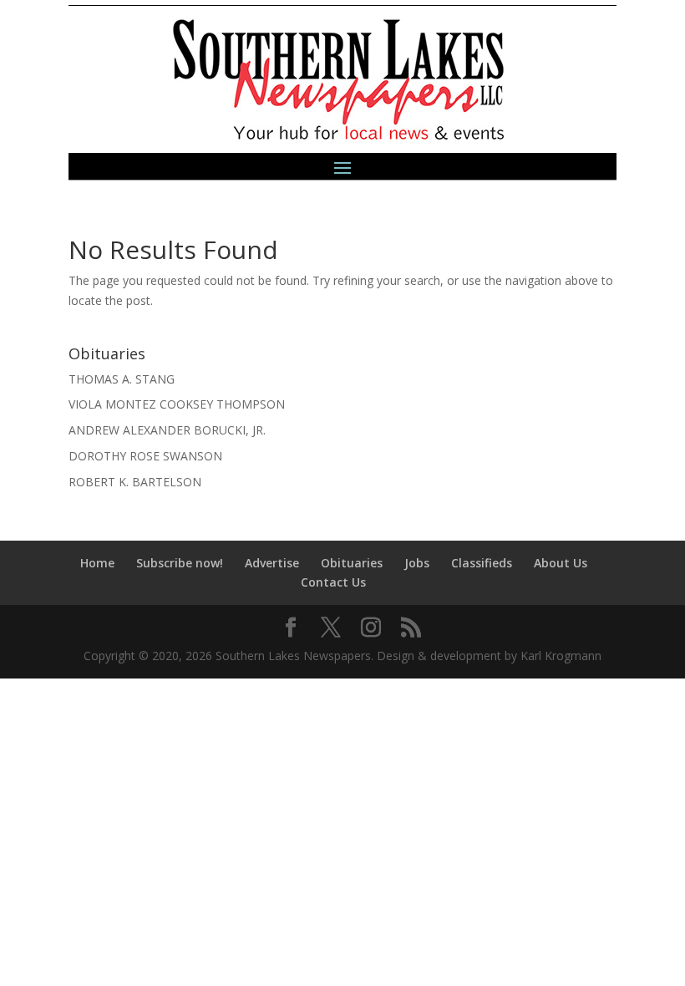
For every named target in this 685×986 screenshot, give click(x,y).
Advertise (272, 563)
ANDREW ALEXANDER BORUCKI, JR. (167, 430)
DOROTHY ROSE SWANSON (145, 456)
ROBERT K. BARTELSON (134, 482)
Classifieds (481, 563)
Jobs (416, 563)
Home (97, 563)
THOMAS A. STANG (121, 379)
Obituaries (352, 563)
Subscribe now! (179, 563)
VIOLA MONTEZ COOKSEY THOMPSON (176, 404)
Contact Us (333, 582)
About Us (560, 563)
